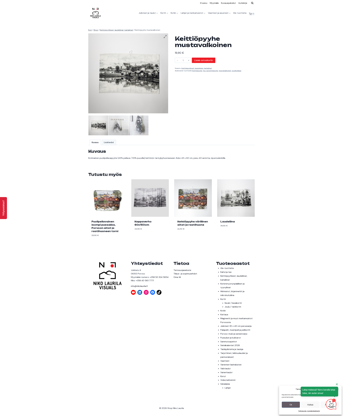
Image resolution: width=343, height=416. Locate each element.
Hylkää (310, 404)
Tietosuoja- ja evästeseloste (309, 411)
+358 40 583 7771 (145, 280)
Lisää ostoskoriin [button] (144, 237)
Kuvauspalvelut (228, 3)
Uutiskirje (242, 3)
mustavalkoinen (225, 71)
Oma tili (177, 277)
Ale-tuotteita (239, 13)
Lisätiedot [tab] (109, 142)
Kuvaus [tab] (95, 142)
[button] (3, 208)
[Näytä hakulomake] (252, 3)
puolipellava (236, 71)
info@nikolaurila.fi (139, 286)
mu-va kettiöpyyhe (210, 71)
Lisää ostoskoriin (203, 60)
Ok (291, 404)
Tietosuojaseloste (182, 270)
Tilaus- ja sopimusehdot (185, 273)
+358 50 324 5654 (159, 277)
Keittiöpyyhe (197, 71)
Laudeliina (227, 221)
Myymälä (214, 3)
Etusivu (203, 3)
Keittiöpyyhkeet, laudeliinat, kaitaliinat (196, 68)
